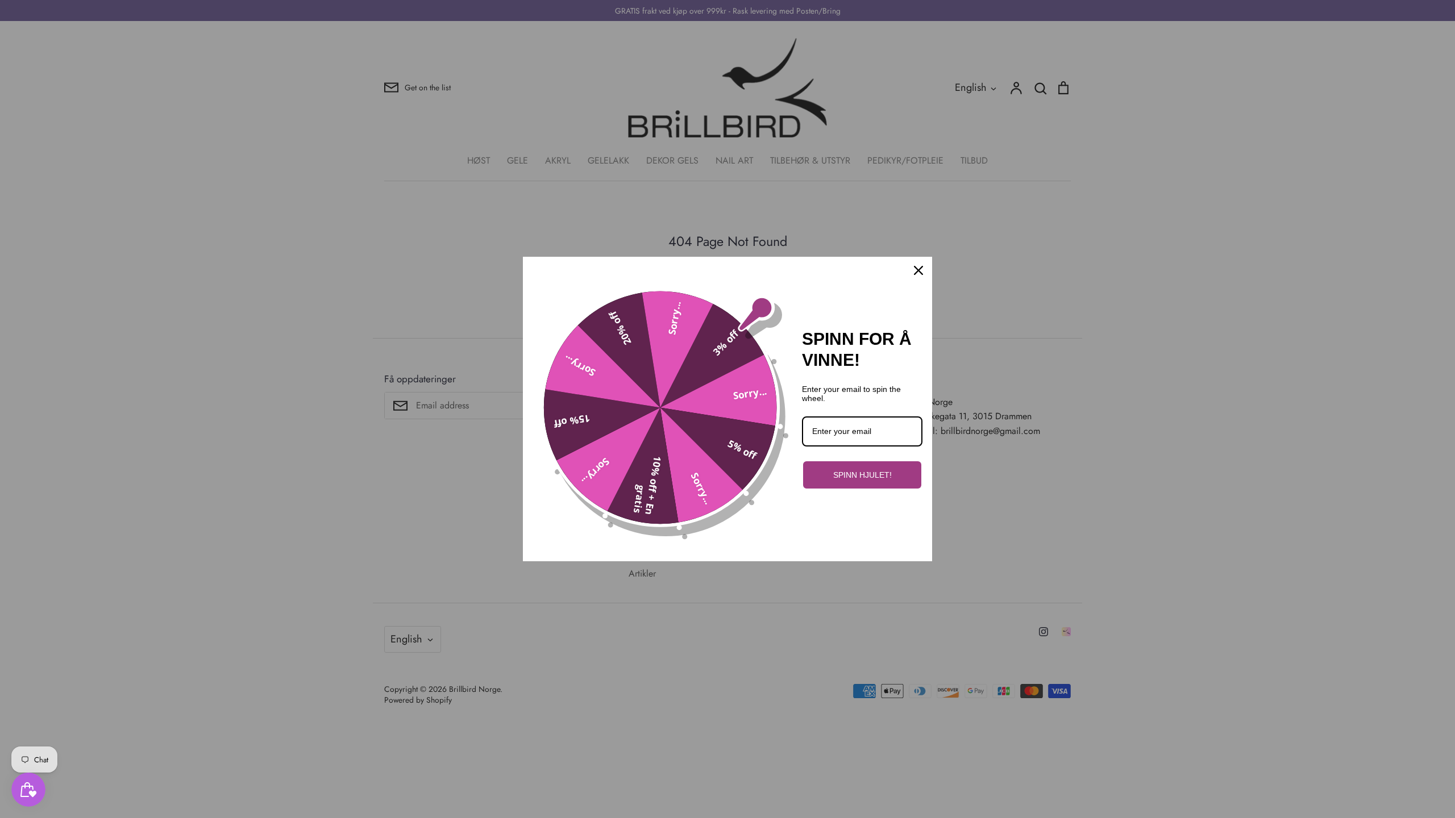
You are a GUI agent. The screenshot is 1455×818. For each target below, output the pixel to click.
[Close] (918, 270)
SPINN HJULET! (862, 474)
